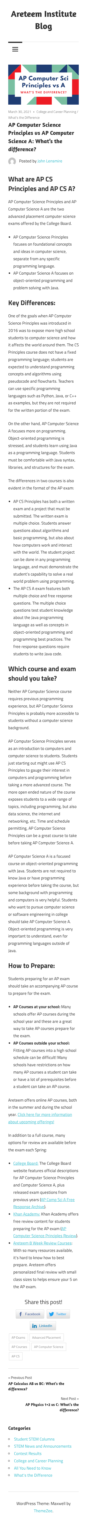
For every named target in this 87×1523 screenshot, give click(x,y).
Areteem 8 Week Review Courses (42, 1243)
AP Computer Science (48, 1346)
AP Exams (18, 1337)
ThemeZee (43, 1511)
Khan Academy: (26, 1214)
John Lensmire (49, 161)
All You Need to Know (32, 1468)
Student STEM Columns (34, 1439)
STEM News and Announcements (43, 1446)
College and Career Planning (56, 111)
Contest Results (28, 1453)
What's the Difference (24, 117)
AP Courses (19, 1346)
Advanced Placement (46, 1337)
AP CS (16, 1356)
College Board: (25, 1163)
